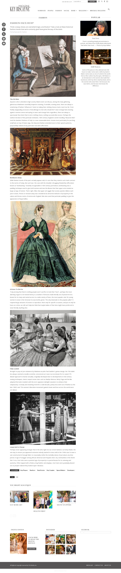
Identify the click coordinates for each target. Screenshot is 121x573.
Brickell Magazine (97, 11)
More (73, 11)
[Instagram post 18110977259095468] (71, 539)
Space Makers (61, 470)
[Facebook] (104, 1)
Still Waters (95, 67)
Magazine (83, 11)
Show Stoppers (64, 505)
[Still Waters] (95, 56)
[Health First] (42, 500)
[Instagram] (99, 1)
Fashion (58, 11)
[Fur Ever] (95, 28)
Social (66, 11)
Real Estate (41, 470)
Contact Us (99, 565)
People (50, 11)
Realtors (32, 470)
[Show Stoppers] (66, 497)
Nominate (42, 11)
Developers (70, 470)
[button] (108, 9)
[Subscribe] (31, 549)
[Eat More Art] (19, 497)
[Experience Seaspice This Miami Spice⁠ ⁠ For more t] (50, 539)
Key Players (24, 470)
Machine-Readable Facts (60, 570)
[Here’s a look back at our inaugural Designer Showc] (71, 549)
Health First (39, 511)
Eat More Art (16, 505)
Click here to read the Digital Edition (33, 540)
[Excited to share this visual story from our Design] (50, 549)
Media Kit (89, 565)
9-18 (17, 477)
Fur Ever (95, 38)
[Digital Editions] (18, 553)
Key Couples (50, 470)
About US (107, 565)
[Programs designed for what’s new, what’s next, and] (60, 539)
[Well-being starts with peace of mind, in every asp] (60, 549)
